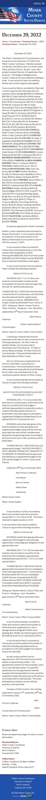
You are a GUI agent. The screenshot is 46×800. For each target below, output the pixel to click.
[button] (25, 3)
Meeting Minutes (29, 41)
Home (5, 41)
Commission (14, 41)
